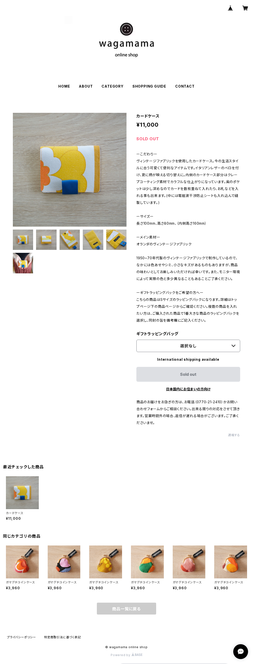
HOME (64, 86)
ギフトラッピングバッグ (157, 333)
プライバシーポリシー (21, 637)
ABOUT (86, 86)
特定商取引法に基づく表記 (62, 637)
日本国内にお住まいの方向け (188, 389)
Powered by (121, 655)
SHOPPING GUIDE (149, 86)
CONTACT (185, 86)
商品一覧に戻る (126, 608)
